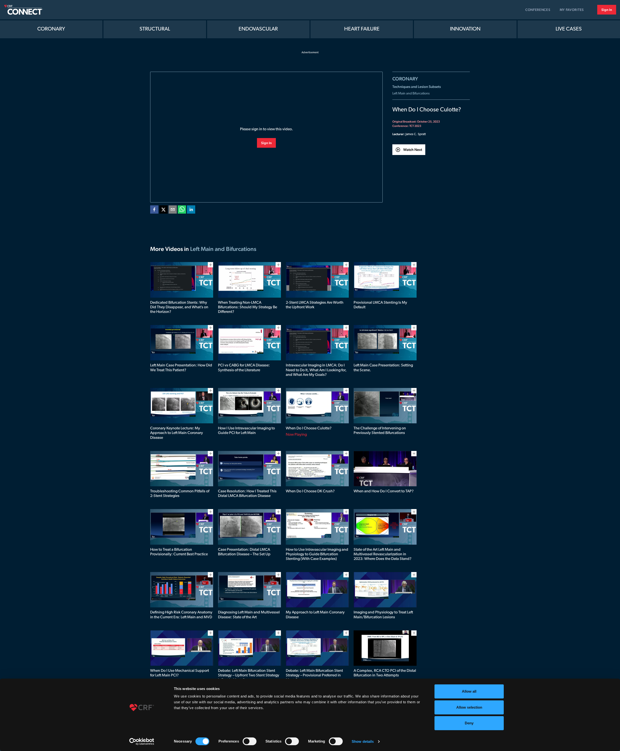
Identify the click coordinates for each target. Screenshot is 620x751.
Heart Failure (362, 29)
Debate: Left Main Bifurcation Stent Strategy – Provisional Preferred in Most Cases (314, 675)
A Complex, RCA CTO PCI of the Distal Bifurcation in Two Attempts (385, 673)
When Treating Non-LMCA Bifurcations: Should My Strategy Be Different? (247, 307)
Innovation (465, 29)
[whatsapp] (182, 210)
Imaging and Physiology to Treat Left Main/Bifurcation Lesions (383, 615)
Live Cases (569, 29)
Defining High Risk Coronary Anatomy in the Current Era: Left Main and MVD (181, 615)
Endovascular (258, 29)
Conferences (537, 10)
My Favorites (572, 10)
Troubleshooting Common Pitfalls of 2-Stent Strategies (179, 493)
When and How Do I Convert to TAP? (384, 491)
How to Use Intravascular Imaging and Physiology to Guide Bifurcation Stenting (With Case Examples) (317, 554)
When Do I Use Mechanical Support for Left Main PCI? (179, 673)
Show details (363, 741)
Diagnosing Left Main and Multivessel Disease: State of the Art (249, 615)
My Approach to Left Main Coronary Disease (315, 615)
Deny (469, 723)
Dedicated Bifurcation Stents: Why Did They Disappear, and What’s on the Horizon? (179, 307)
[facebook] (154, 210)
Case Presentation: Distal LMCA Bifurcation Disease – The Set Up (244, 552)
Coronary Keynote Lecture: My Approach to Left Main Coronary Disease (176, 433)
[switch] (249, 741)
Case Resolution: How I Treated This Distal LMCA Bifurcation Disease (247, 493)
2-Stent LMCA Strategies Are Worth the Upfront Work (314, 305)
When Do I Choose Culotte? (309, 428)
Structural (155, 29)
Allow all (469, 691)
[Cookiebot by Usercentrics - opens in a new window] (142, 741)
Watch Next (412, 149)
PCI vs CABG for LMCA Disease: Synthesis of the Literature (244, 368)
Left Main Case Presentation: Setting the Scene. (383, 368)
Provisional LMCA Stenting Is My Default (380, 305)
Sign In (606, 10)
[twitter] (163, 210)
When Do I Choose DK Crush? (310, 491)
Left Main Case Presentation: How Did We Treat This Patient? (181, 368)
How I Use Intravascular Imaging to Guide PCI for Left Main (246, 430)
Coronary (51, 29)
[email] (173, 210)
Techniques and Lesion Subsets (416, 87)
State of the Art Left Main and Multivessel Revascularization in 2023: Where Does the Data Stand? (382, 554)
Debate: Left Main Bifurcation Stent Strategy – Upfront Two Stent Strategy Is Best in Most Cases (248, 675)
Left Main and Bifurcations (411, 93)
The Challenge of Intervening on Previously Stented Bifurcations (380, 430)
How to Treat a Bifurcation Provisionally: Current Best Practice (179, 552)
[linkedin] (191, 210)
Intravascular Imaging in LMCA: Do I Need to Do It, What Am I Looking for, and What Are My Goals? (316, 370)
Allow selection (469, 707)
